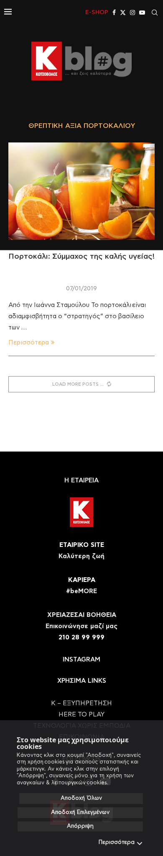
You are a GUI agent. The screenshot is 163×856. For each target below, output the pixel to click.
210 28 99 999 (81, 637)
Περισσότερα (117, 842)
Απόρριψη (80, 826)
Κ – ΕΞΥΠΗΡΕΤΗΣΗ (81, 703)
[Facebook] (114, 12)
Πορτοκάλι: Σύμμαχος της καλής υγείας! (81, 256)
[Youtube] (142, 12)
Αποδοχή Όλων (81, 798)
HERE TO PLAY (81, 714)
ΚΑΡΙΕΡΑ (81, 580)
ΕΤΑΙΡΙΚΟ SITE (81, 545)
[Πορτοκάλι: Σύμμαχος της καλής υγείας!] (81, 191)
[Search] (154, 12)
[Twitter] (123, 12)
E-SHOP (96, 12)
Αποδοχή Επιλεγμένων (80, 812)
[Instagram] (132, 12)
